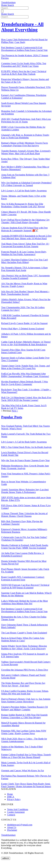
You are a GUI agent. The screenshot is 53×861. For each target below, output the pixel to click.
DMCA (10, 796)
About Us (11, 827)
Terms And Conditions (17, 809)
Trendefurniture (8, 2)
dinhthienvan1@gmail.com (19, 824)
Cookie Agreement (16, 812)
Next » (15, 411)
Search (11, 5)
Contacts (11, 814)
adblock (5, 858)
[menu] (2, 11)
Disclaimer (12, 830)
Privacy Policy (14, 799)
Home (4, 5)
